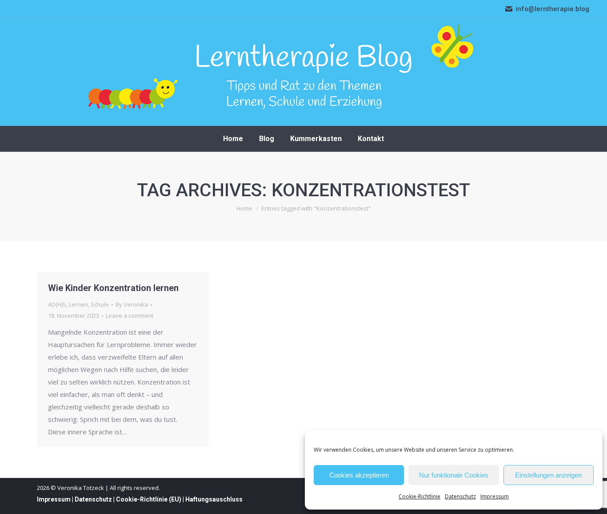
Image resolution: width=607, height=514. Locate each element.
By (132, 304)
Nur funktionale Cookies (453, 475)
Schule (100, 304)
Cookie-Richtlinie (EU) (148, 499)
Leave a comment (129, 316)
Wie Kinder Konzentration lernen (113, 288)
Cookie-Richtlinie (419, 496)
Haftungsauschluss (214, 499)
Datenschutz (460, 496)
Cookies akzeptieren (359, 475)
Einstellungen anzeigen (548, 475)
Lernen (78, 304)
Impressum (494, 496)
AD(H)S (57, 304)
